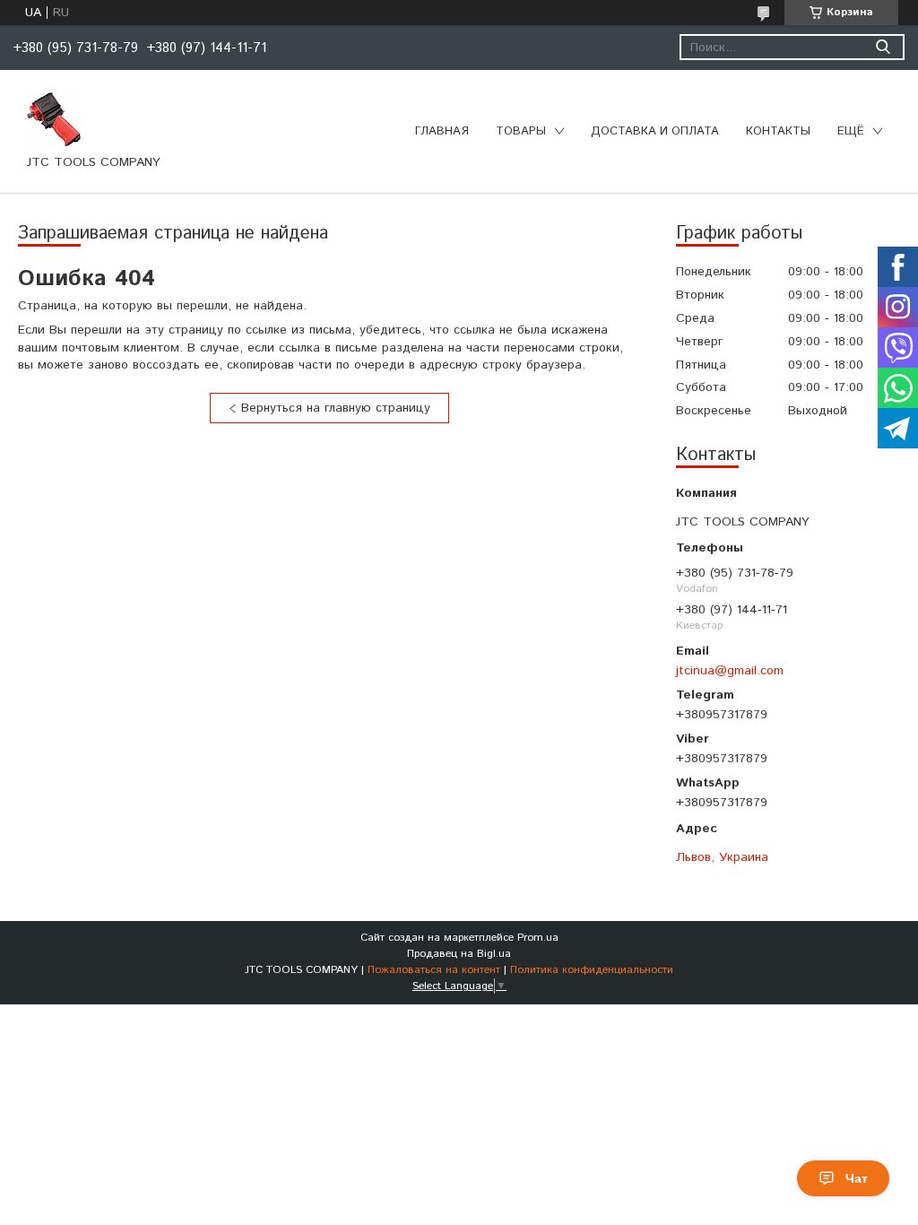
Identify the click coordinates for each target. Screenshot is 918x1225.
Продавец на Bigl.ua (459, 953)
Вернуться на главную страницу (335, 408)
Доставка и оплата (655, 131)
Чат (856, 1178)
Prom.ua (538, 937)
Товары (521, 131)
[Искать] (882, 47)
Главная (442, 131)
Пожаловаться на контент (434, 969)
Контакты (778, 131)
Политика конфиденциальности (591, 969)
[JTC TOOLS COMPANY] (54, 118)
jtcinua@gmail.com (730, 670)
